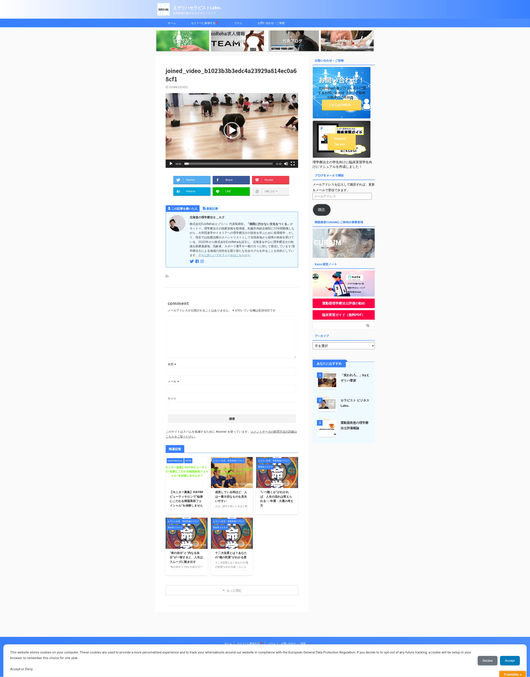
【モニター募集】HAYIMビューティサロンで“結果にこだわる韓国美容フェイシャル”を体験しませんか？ (186, 500)
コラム (238, 23)
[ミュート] (286, 164)
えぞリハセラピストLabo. (197, 7)
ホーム (172, 23)
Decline (488, 660)
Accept (510, 660)
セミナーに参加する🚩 (205, 23)
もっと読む (234, 590)
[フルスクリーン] (293, 164)
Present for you (340, 141)
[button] (232, 130)
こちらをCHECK (340, 105)
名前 (172, 364)
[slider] (228, 164)
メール (173, 381)
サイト (172, 398)
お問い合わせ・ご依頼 (271, 23)
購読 (321, 210)
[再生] (171, 164)
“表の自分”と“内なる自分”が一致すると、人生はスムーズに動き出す (186, 557)
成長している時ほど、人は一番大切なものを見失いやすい (231, 496)
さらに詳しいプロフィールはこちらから (224, 255)
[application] (232, 130)
